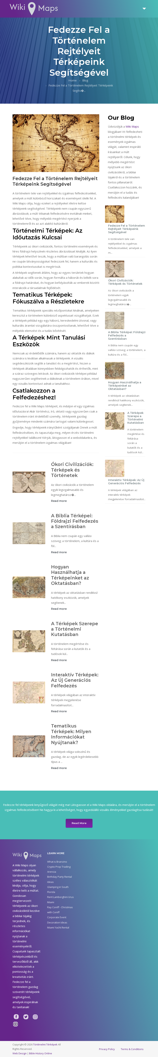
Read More (79, 823)
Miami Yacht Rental (58, 927)
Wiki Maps (132, 126)
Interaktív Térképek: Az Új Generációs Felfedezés (74, 680)
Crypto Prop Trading (59, 866)
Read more (59, 501)
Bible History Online (40, 1053)
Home (72, 80)
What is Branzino (57, 861)
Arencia (51, 871)
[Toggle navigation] (144, 8)
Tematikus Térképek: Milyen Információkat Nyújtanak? (71, 734)
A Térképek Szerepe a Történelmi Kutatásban (74, 629)
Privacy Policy (107, 1049)
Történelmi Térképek (45, 1044)
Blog (85, 80)
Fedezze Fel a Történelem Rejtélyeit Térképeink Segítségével (126, 229)
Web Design (20, 1053)
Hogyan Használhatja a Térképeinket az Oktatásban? (70, 575)
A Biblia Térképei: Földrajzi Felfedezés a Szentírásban (74, 521)
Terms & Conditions (132, 1049)
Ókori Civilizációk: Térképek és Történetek (72, 470)
